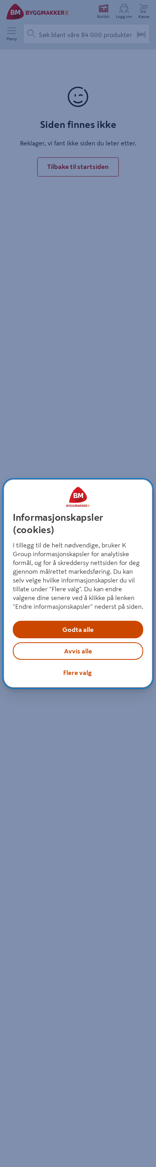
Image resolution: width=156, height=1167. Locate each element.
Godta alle (78, 629)
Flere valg (77, 672)
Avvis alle (78, 651)
